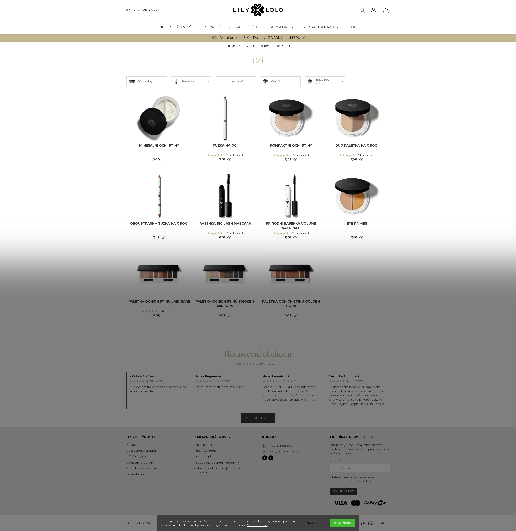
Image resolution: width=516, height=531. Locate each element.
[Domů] (236, 46)
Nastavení (314, 523)
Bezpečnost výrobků (141, 450)
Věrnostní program (139, 462)
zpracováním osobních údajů (350, 481)
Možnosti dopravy (206, 450)
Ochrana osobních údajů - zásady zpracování (217, 470)
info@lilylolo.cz (283, 451)
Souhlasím (344, 523)
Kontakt (131, 445)
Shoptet (361, 523)
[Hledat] (362, 10)
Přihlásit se (343, 491)
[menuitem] (175, 27)
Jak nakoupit (203, 445)
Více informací (257, 525)
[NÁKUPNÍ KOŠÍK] (386, 10)
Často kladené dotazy (141, 468)
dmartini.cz (382, 523)
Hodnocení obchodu (258, 353)
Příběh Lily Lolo (137, 456)
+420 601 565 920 (280, 445)
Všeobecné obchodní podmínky (217, 462)
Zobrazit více (258, 418)
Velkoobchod (136, 474)
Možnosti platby (205, 456)
